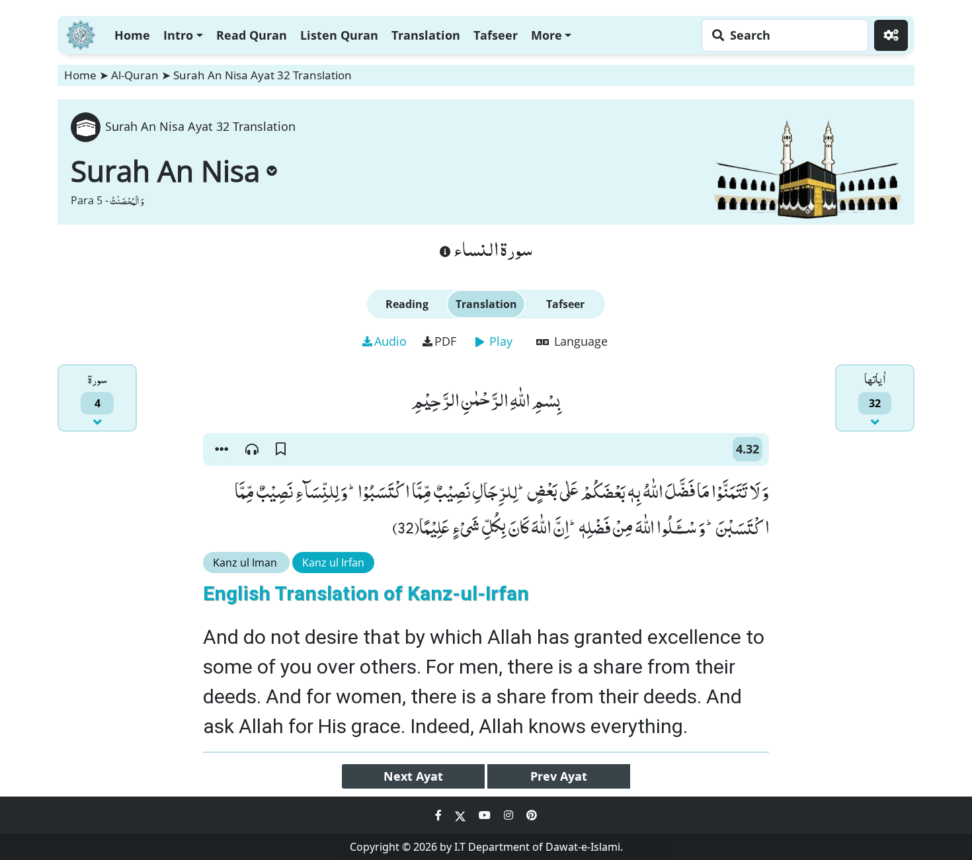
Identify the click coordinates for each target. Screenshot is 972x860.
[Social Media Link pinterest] (531, 815)
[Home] (80, 33)
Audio (390, 341)
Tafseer (495, 35)
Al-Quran (135, 75)
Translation (425, 35)
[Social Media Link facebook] (439, 815)
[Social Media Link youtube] (486, 815)
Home (132, 35)
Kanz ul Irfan (333, 562)
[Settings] (891, 35)
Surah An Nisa (165, 170)
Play (499, 341)
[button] (221, 449)
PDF (445, 341)
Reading (406, 304)
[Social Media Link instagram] (510, 815)
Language (579, 341)
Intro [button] (178, 35)
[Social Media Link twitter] (461, 815)
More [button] (546, 35)
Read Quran (251, 35)
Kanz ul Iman (246, 562)
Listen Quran (339, 35)
